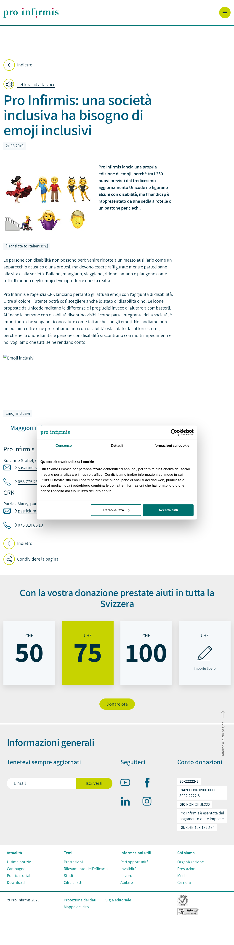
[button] (30, 85)
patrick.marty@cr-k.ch (39, 511)
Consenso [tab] (64, 445)
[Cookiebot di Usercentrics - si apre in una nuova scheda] (174, 432)
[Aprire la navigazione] (225, 12)
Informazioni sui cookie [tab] (170, 445)
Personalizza (113, 510)
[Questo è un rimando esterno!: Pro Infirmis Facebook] (149, 783)
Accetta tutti (168, 510)
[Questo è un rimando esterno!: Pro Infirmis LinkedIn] (127, 802)
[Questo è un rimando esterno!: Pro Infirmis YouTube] (127, 783)
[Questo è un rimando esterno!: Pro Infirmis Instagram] (149, 802)
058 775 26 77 (30, 482)
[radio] (29, 653)
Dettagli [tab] (117, 445)
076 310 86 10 (30, 525)
